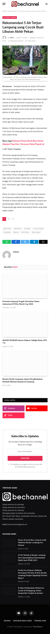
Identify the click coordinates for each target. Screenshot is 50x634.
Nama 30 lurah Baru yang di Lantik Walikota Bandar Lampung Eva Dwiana (32, 542)
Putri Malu (25, 232)
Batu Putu (7, 228)
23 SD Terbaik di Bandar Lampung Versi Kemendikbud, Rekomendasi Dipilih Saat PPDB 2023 (31, 557)
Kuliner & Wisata (9, 17)
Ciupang (27, 228)
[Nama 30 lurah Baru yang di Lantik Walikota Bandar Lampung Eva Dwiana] (9, 543)
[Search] (46, 4)
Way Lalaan (36, 232)
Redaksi (7, 621)
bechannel (17, 228)
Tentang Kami (40, 621)
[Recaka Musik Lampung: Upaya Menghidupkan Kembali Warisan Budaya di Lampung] (25, 363)
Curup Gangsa (38, 228)
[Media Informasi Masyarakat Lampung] (25, 4)
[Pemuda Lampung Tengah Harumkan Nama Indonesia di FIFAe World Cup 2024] (25, 285)
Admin (12, 38)
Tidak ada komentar (17, 41)
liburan (15, 232)
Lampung (7, 232)
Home (4, 11)
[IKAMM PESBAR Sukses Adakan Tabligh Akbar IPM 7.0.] (25, 324)
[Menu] (4, 4)
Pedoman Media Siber (22, 621)
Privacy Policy (22, 467)
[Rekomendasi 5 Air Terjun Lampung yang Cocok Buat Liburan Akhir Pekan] (25, 60)
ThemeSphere (37, 627)
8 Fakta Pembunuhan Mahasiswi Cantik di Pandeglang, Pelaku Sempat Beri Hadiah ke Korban (31, 590)
